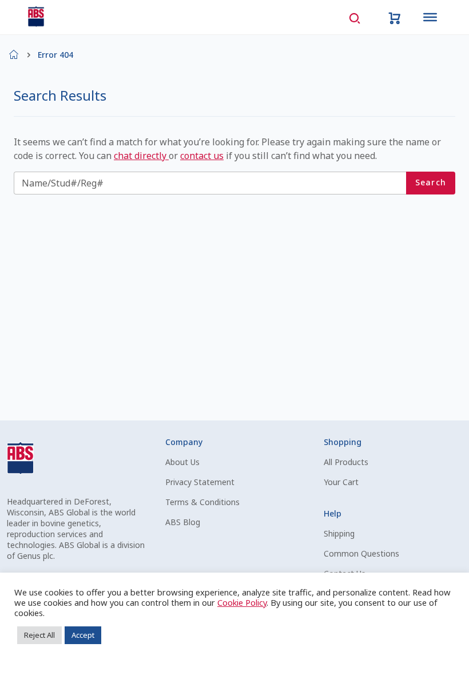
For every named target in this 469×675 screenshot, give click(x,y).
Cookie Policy (242, 602)
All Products (346, 461)
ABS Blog (182, 522)
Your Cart (341, 482)
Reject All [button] (39, 635)
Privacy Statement (199, 482)
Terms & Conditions (202, 502)
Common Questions (361, 553)
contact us (202, 155)
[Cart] (395, 17)
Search (431, 182)
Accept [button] (82, 635)
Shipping (339, 533)
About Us (182, 461)
